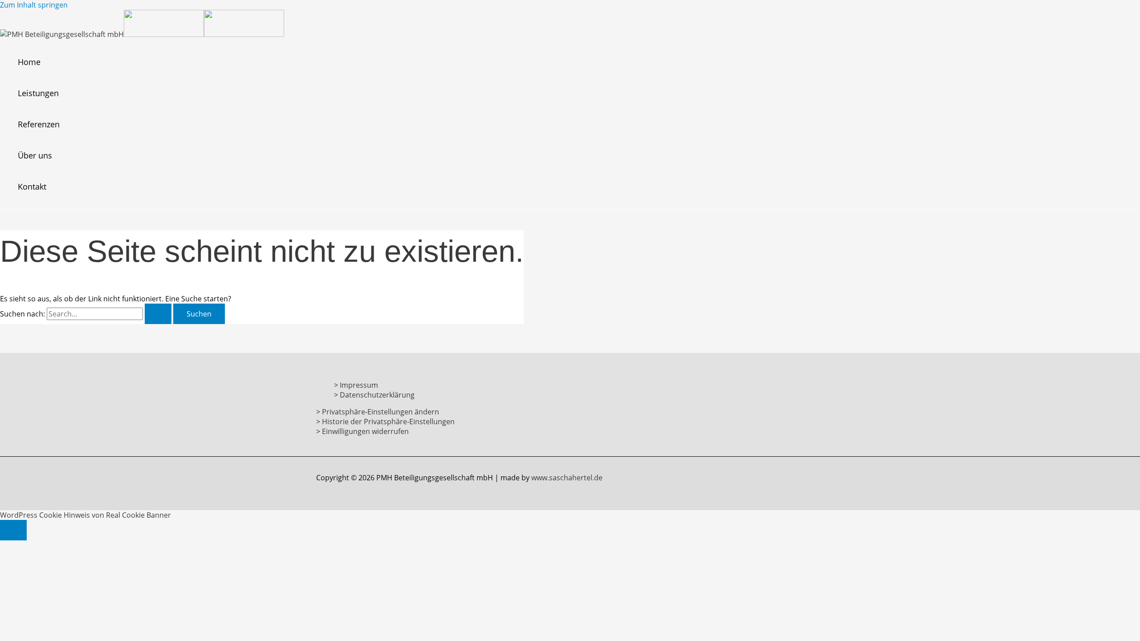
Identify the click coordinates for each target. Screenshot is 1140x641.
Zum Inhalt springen (34, 5)
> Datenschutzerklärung (374, 395)
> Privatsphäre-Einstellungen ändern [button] (377, 412)
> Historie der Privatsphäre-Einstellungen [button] (385, 421)
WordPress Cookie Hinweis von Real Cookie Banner (85, 515)
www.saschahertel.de (567, 478)
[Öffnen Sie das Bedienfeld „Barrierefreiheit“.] (13, 530)
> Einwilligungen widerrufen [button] (362, 431)
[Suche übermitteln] (158, 314)
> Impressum (356, 385)
